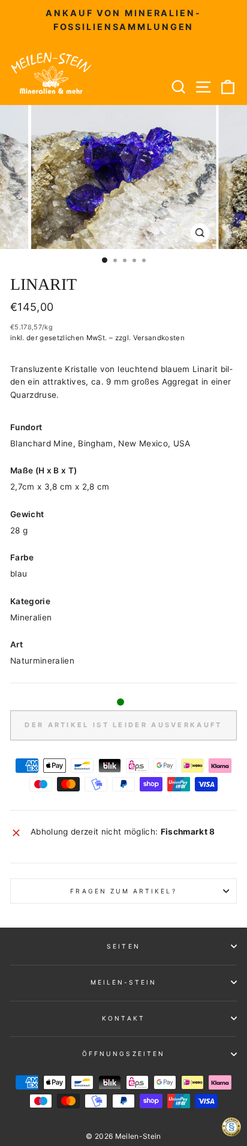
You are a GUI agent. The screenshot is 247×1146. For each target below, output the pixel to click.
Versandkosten (159, 338)
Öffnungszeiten (123, 1053)
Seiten (123, 946)
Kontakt (123, 1018)
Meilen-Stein (124, 982)
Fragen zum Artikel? (123, 891)
